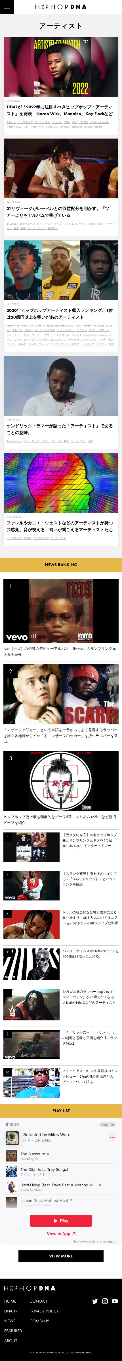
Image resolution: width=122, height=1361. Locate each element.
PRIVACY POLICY (44, 1311)
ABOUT (10, 1341)
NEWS (10, 1321)
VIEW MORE (61, 1256)
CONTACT (38, 1301)
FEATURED (13, 1331)
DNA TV (11, 1311)
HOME (10, 1301)
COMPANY (39, 1321)
